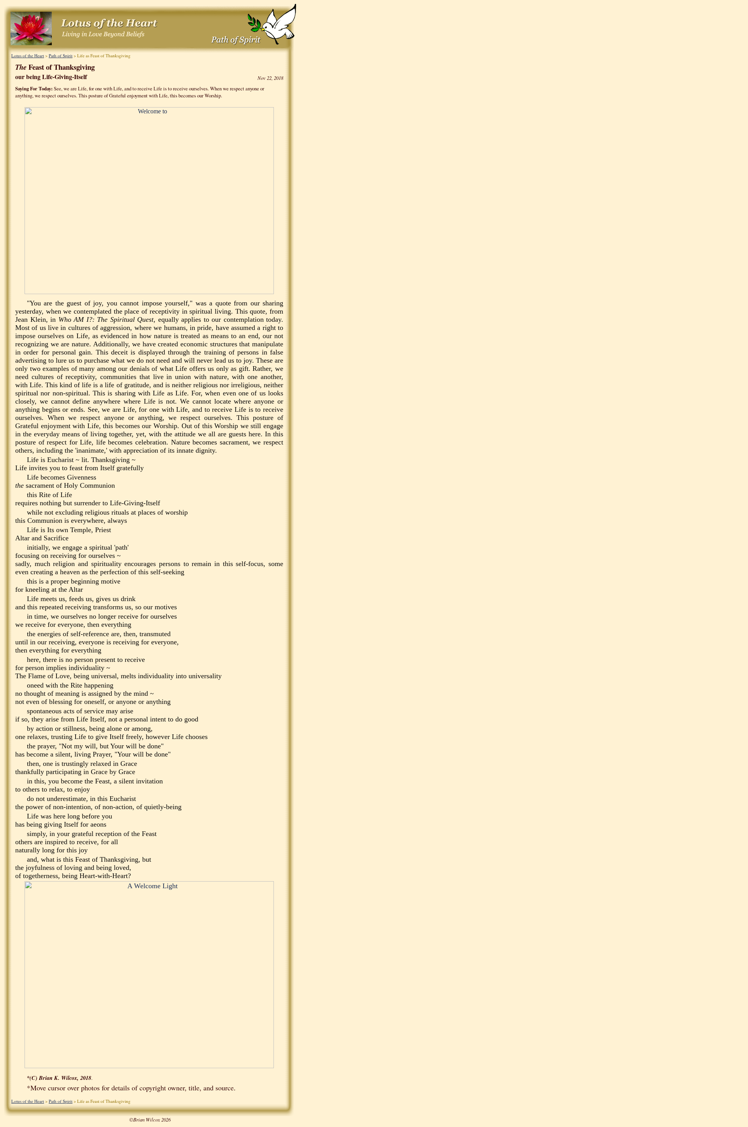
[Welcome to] (149, 292)
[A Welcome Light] (149, 1066)
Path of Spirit (60, 55)
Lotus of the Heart (27, 55)
